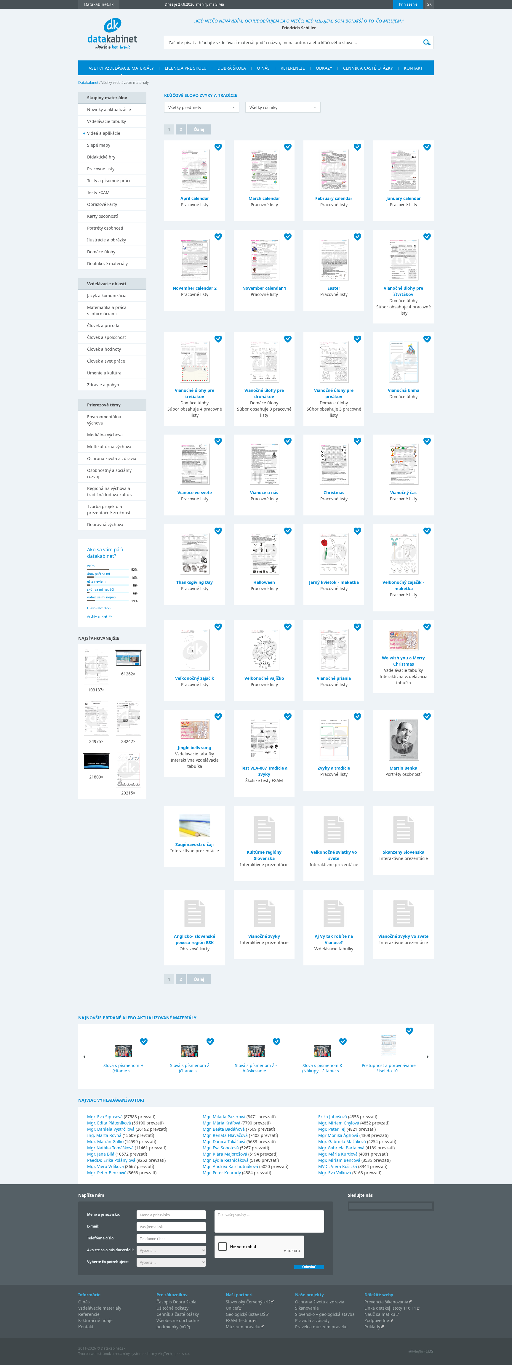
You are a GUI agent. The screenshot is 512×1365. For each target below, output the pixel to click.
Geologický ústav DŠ (245, 1314)
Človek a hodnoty (104, 349)
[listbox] (201, 107)
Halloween (264, 582)
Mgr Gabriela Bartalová (341, 1148)
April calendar (194, 198)
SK (429, 4)
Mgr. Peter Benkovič (106, 1172)
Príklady (372, 1326)
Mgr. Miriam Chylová (338, 1123)
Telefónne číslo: (100, 1238)
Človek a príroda (103, 325)
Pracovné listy (100, 169)
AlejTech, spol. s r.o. (174, 1353)
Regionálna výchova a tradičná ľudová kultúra (110, 491)
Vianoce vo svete (194, 492)
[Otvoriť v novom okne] (421, 1353)
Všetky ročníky (263, 107)
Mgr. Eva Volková (334, 1172)
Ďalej (199, 129)
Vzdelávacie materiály (99, 1308)
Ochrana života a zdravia (111, 458)
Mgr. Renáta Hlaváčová (225, 1135)
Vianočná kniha (403, 390)
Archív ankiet (97, 616)
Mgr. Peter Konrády (222, 1172)
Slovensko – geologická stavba (325, 1314)
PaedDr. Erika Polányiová (111, 1160)
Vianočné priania (334, 678)
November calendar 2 (195, 288)
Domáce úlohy (101, 251)
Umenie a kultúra (104, 373)
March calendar (264, 198)
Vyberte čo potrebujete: (108, 1261)
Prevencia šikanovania (386, 1302)
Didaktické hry (101, 157)
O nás (263, 68)
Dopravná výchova (105, 524)
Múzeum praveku (243, 1326)
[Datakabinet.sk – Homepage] (112, 30)
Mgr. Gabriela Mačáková (342, 1141)
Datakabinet (88, 82)
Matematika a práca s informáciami (107, 310)
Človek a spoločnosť (106, 337)
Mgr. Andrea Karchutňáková (230, 1166)
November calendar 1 (264, 288)
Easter (333, 288)
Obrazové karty (102, 204)
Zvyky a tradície (334, 768)
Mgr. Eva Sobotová (221, 1148)
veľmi (91, 565)
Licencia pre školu (186, 68)
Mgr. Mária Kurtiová (338, 1154)
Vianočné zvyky (264, 936)
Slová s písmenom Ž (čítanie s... (189, 1068)
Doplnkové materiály (107, 263)
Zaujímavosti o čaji (194, 844)
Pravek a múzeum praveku (321, 1326)
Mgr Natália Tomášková (110, 1148)
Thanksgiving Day (194, 582)
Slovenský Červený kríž (248, 1302)
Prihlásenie (408, 4)
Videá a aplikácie (103, 133)
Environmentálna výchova (104, 420)
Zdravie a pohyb (103, 384)
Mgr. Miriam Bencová (339, 1160)
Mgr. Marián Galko (105, 1141)
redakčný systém (129, 1353)
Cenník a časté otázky (368, 68)
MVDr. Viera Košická (337, 1166)
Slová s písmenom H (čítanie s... (123, 1068)
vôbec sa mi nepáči (101, 597)
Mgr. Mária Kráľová (221, 1123)
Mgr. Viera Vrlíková (105, 1166)
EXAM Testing (239, 1320)
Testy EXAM (98, 192)
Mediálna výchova (105, 435)
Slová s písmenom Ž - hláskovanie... (256, 1068)
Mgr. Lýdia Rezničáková (226, 1160)
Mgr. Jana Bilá (100, 1154)
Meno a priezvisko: (103, 1214)
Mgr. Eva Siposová (105, 1116)
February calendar (333, 198)
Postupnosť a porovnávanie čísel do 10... (389, 1068)
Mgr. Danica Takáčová (224, 1141)
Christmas (334, 492)
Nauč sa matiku (379, 1314)
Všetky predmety (184, 107)
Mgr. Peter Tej (331, 1129)
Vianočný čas (403, 492)
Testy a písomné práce (109, 180)
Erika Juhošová (332, 1116)
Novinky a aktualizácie (109, 109)
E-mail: (93, 1226)
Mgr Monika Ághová (338, 1135)
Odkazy (324, 68)
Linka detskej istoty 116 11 (390, 1308)
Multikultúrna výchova (109, 446)
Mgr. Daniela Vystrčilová (111, 1129)
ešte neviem (96, 581)
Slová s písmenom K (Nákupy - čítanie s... (322, 1068)
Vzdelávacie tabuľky (106, 121)
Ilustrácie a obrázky (106, 240)
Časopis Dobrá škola (176, 1302)
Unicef (232, 1308)
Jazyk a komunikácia (107, 295)
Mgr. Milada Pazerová (224, 1116)
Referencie (293, 68)
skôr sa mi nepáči (100, 589)
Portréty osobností (105, 228)
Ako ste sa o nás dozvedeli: (110, 1249)
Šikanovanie (307, 1308)
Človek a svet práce (106, 361)
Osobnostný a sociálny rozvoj (109, 473)
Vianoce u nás (264, 492)
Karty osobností (102, 216)
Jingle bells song (194, 747)
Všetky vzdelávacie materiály (121, 68)
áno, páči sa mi (98, 573)
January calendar (403, 198)
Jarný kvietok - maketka (334, 582)
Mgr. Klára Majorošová (225, 1154)
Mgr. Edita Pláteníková (109, 1123)
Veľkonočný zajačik (194, 678)
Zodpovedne (376, 1320)
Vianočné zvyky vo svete (403, 936)
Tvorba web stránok (94, 1353)
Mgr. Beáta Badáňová (224, 1129)
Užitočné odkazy (172, 1308)
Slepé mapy (98, 145)
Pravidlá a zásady (312, 1320)
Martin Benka (403, 768)
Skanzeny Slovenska (403, 852)
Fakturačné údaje (95, 1320)
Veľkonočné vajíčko (264, 678)
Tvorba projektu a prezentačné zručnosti (109, 509)
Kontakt (413, 68)
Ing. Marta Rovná (104, 1135)
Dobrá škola (231, 68)
